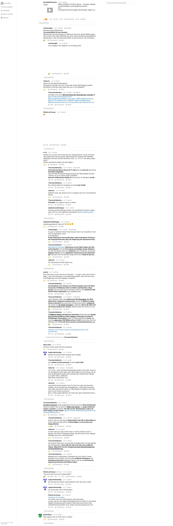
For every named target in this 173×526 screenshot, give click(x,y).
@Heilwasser (80, 410)
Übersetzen (70, 19)
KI (78, 19)
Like (51, 105)
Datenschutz (4, 523)
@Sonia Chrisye (88, 98)
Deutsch (5, 18)
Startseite (7, 3)
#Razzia (80, 212)
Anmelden (6, 10)
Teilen (51, 476)
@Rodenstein (52, 102)
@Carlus (51, 98)
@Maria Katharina (75, 100)
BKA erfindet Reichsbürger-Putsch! (60, 97)
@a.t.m (74, 98)
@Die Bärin (79, 102)
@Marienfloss (86, 100)
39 (57, 19)
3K (62, 19)
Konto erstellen (8, 14)
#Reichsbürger (88, 212)
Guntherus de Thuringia (56, 497)
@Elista (79, 98)
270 (62, 476)
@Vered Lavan (66, 98)
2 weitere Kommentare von (61, 337)
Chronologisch (8, 7)
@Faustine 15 (63, 100)
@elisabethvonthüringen (56, 247)
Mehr (84, 19)
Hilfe (2, 522)
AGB (12, 522)
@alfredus (57, 98)
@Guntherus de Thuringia (66, 102)
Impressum (7, 522)
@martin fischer (53, 100)
